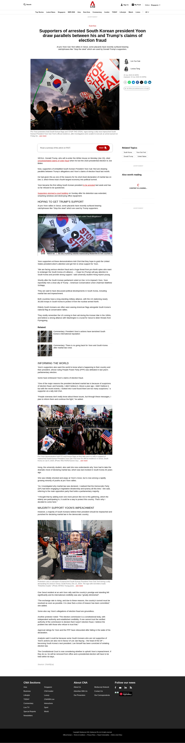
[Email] (145, 83)
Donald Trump (128, 156)
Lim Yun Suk (135, 61)
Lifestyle (123, 12)
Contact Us (98, 691)
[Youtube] (120, 688)
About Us (77, 687)
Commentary (97, 12)
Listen (138, 12)
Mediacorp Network (101, 687)
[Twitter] (141, 83)
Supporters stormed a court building (53, 193)
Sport (46, 707)
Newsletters (28, 715)
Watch (131, 12)
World (46, 711)
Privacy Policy (91, 735)
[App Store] (118, 694)
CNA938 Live (49, 699)
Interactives (48, 703)
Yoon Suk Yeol (141, 152)
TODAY (114, 12)
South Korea (128, 152)
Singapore (61, 12)
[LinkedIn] (149, 83)
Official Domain (67, 735)
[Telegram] (133, 83)
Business (27, 691)
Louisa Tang (135, 69)
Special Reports (30, 711)
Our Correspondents (102, 695)
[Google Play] (116, 694)
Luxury (46, 695)
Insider (106, 12)
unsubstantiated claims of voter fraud (53, 161)
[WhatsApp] (129, 83)
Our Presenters (79, 695)
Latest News (50, 12)
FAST (101, 148)
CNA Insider (48, 691)
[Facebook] (137, 83)
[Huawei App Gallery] (125, 694)
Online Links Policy (116, 735)
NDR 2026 (71, 12)
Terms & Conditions (79, 735)
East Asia (86, 12)
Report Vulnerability (103, 735)
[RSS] (131, 688)
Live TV (26, 707)
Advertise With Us (80, 691)
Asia (79, 12)
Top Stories (39, 12)
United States (142, 156)
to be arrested (89, 185)
